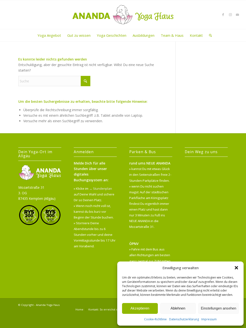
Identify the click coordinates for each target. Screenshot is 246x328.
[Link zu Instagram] (230, 14)
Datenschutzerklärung (184, 319)
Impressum (209, 319)
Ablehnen (178, 308)
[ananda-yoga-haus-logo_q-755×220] (123, 14)
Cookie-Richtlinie (155, 319)
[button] (236, 267)
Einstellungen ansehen (218, 308)
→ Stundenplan (100, 188)
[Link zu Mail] (237, 14)
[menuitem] (49, 35)
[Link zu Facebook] (223, 14)
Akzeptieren (139, 308)
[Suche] (209, 35)
